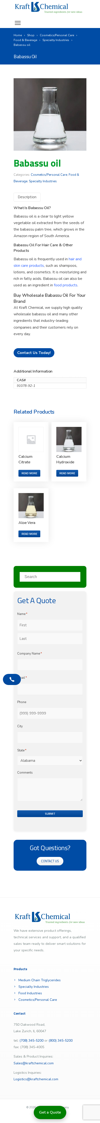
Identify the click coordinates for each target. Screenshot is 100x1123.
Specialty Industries (43, 181)
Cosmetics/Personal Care (49, 175)
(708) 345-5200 (31, 1040)
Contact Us (50, 861)
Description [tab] (27, 197)
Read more (29, 473)
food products (65, 285)
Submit (50, 813)
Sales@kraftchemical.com (34, 1063)
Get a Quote (50, 1112)
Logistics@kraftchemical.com (36, 1079)
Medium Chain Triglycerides (39, 980)
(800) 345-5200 (61, 1040)
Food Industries (30, 993)
